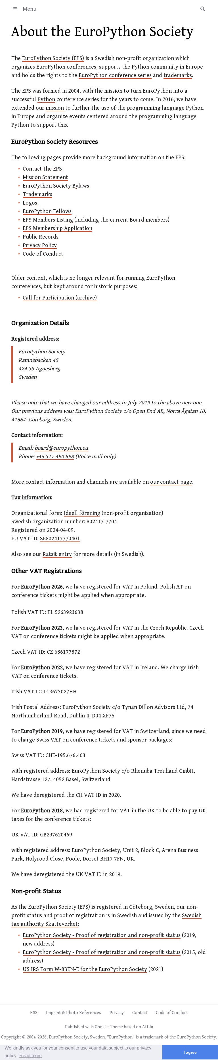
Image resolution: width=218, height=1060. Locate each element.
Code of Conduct (43, 254)
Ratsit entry (57, 554)
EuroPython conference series (115, 75)
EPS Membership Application (57, 228)
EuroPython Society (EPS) (53, 58)
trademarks (178, 75)
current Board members (139, 220)
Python (46, 99)
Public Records (40, 237)
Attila (147, 1027)
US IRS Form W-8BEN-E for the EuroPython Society (85, 969)
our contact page (171, 482)
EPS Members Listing (48, 220)
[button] (201, 9)
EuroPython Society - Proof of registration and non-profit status (102, 935)
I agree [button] (190, 1052)
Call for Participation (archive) (60, 298)
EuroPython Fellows (47, 211)
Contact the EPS (42, 169)
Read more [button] (30, 1055)
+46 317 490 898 (55, 456)
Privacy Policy (40, 245)
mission (55, 108)
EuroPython (50, 67)
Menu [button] (29, 9)
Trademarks (37, 194)
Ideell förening (82, 513)
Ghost (100, 1027)
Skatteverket (61, 924)
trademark (153, 1037)
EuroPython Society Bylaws (56, 186)
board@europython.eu (61, 448)
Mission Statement (45, 177)
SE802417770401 (60, 539)
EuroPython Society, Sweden (77, 1037)
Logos (30, 203)
